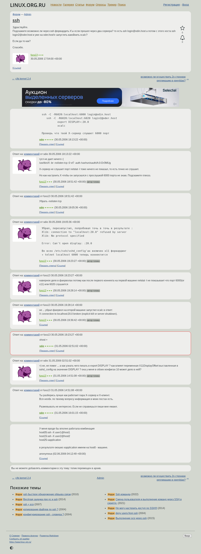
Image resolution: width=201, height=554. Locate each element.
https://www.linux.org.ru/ (20, 542)
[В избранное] (182, 28)
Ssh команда (123, 494)
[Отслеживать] (182, 38)
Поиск (122, 4)
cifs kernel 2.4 (23, 78)
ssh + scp (28, 504)
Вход (185, 4)
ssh (16, 20)
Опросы (101, 4)
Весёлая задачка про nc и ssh (40, 499)
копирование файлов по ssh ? (40, 509)
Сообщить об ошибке (19, 539)
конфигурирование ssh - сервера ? (43, 514)
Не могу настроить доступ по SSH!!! (136, 508)
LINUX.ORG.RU (28, 5)
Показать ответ (47, 144)
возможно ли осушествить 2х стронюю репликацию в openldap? (163, 78)
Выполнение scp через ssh (131, 518)
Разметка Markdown (49, 536)
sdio (41, 139)
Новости (56, 4)
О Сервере (14, 536)
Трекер (112, 4)
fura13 (34, 55)
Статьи (79, 4)
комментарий (32, 154)
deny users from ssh (127, 513)
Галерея (68, 4)
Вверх (187, 536)
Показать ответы (48, 265)
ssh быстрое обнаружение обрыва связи (47, 494)
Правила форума (30, 536)
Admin (27, 14)
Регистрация (171, 4)
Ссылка (16, 68)
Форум (90, 4)
